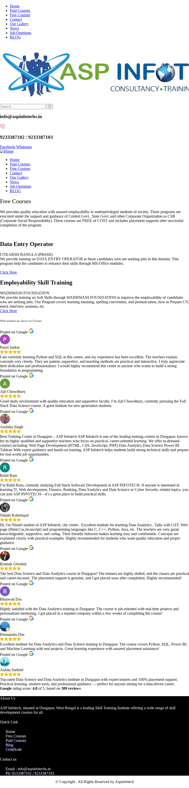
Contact (16, 19)
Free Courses (20, 15)
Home (14, 6)
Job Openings (20, 33)
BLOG (15, 37)
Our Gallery (19, 24)
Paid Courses (20, 10)
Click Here (8, 272)
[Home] (7, 151)
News (14, 28)
